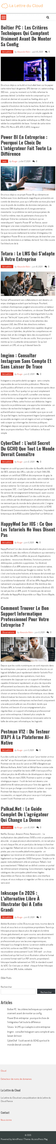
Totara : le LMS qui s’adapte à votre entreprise (28, 256)
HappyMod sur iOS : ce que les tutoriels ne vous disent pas (28, 529)
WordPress (17, 1139)
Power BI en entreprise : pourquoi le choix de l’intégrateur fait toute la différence (26, 145)
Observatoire (8, 632)
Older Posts (6, 978)
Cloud (3, 1070)
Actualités (7, 51)
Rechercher (6, 986)
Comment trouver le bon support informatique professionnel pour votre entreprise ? (25, 616)
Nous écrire (6, 1119)
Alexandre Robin (23, 51)
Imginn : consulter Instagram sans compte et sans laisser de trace (26, 361)
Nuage (14, 161)
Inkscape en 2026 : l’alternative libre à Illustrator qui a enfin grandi (21, 901)
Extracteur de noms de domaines (16, 1078)
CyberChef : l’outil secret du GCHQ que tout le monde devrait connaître (27, 448)
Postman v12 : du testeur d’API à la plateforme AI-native (25, 737)
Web (4, 161)
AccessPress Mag (39, 1139)
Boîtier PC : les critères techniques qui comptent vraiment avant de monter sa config (26, 36)
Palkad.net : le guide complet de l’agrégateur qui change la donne (25, 814)
